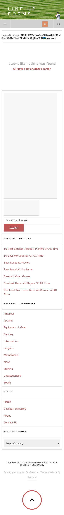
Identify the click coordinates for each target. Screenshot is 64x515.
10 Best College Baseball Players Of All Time (31, 248)
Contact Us (10, 422)
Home (7, 401)
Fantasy (8, 334)
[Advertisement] (30, 146)
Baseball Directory (15, 408)
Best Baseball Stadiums (18, 269)
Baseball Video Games (17, 276)
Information (11, 341)
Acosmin (32, 477)
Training (8, 368)
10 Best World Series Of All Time (23, 255)
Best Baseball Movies (17, 262)
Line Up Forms (22, 11)
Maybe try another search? (33, 69)
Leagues (9, 348)
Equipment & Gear (15, 327)
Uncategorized (12, 375)
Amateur (9, 313)
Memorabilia (11, 355)
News (7, 362)
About (7, 415)
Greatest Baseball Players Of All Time (27, 283)
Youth (7, 382)
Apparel (8, 320)
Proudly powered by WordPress (19, 472)
